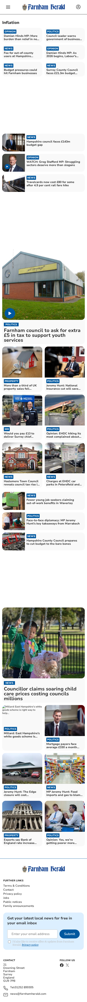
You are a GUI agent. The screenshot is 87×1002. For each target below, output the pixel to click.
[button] (8, 7)
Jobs (6, 898)
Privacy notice (30, 944)
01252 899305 (24, 987)
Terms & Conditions (16, 886)
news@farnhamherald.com (28, 994)
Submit (69, 934)
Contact (8, 890)
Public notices (12, 902)
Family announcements (18, 906)
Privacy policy (12, 894)
